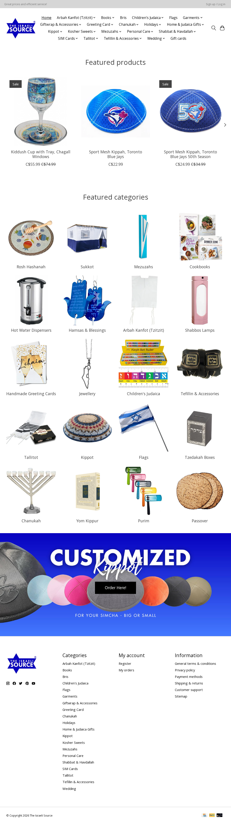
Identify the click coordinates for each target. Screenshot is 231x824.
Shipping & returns (189, 683)
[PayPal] (212, 815)
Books (67, 670)
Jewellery (87, 393)
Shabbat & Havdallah (78, 762)
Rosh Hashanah (31, 266)
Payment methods (189, 676)
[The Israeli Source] (20, 28)
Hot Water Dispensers (31, 330)
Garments (69, 696)
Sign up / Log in (215, 4)
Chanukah (31, 520)
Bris (123, 17)
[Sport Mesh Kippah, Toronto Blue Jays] (115, 111)
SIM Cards (70, 768)
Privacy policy (185, 670)
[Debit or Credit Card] (219, 815)
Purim (143, 520)
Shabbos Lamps (200, 330)
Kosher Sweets (73, 742)
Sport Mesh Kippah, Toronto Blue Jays (115, 154)
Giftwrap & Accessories (79, 703)
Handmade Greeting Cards (31, 393)
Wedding (69, 788)
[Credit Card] (204, 815)
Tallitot (31, 457)
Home (46, 17)
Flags (173, 17)
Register (125, 663)
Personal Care (72, 755)
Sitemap (181, 696)
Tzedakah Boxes (200, 457)
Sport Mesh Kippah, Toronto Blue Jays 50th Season (190, 154)
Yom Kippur (87, 520)
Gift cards (178, 38)
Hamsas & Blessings (87, 330)
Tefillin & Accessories (200, 393)
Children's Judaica (143, 393)
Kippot (87, 457)
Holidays (68, 722)
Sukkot (87, 266)
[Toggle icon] (213, 28)
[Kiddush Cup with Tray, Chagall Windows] (40, 111)
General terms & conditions (195, 663)
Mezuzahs (143, 266)
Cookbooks (200, 266)
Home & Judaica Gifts (78, 729)
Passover (200, 520)
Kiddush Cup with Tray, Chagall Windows (40, 154)
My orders (126, 670)
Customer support (189, 689)
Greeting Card (73, 709)
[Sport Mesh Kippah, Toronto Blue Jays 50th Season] (190, 111)
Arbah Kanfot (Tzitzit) (143, 330)
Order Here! (115, 587)
